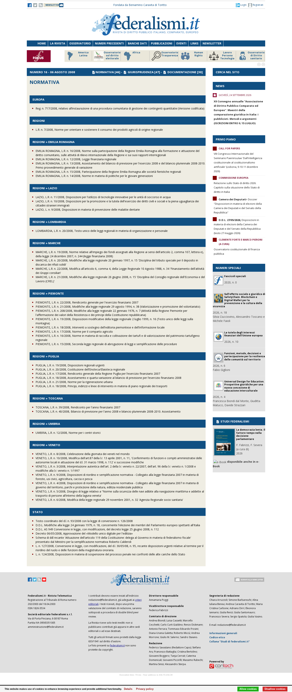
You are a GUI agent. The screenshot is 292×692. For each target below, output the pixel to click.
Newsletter (212, 43)
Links (194, 43)
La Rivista (57, 43)
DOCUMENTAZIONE (181, 72)
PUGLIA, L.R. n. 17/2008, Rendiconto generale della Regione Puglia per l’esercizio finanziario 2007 (98, 373)
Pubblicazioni (161, 43)
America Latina (83, 54)
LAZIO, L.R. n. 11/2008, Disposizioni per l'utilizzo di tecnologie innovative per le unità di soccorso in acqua (103, 197)
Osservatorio (80, 43)
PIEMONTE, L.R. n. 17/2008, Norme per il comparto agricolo (74, 331)
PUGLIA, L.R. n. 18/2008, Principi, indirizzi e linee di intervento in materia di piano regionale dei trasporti (101, 386)
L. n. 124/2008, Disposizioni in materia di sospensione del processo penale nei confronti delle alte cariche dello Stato (110, 554)
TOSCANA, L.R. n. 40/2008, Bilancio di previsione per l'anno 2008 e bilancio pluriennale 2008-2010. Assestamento (108, 411)
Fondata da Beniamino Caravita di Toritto (140, 5)
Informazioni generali (223, 633)
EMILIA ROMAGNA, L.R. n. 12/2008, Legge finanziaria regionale (76, 159)
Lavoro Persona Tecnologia (227, 55)
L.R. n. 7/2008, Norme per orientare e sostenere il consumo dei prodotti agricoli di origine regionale (99, 129)
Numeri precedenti (109, 43)
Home (42, 43)
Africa (136, 52)
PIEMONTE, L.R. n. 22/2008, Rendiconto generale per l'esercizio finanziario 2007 (87, 302)
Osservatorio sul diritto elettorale (112, 55)
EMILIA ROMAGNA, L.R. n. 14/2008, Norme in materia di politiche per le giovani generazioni (94, 176)
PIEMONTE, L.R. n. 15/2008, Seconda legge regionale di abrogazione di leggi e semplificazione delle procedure (106, 344)
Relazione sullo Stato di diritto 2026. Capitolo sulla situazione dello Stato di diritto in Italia (237, 187)
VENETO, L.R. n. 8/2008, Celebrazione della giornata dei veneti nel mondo (83, 454)
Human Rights (198, 54)
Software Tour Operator (146, 679)
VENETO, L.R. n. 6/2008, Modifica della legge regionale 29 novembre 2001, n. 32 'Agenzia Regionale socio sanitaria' (109, 500)
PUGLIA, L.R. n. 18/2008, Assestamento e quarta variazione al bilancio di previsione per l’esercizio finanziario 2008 (108, 378)
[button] (241, 5)
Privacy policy (144, 689)
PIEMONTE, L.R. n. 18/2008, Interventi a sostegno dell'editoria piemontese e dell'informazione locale (100, 327)
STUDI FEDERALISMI (234, 421)
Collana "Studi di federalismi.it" (229, 641)
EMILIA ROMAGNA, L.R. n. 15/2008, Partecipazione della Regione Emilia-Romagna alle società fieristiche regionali (108, 172)
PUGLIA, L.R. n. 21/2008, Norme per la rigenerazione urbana (74, 382)
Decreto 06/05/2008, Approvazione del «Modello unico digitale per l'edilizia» (84, 533)
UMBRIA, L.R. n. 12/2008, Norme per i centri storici (68, 433)
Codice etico (217, 637)
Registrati (257, 5)
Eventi (181, 43)
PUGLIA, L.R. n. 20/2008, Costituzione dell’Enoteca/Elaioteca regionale (80, 369)
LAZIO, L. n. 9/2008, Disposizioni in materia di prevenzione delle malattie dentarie (88, 209)
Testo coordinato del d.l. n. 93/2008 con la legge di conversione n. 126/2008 (84, 521)
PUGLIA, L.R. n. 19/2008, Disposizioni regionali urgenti (70, 365)
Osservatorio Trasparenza (169, 54)
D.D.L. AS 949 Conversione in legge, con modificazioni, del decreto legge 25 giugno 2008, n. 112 (97, 529)
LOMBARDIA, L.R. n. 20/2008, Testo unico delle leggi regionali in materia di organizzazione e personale (102, 231)
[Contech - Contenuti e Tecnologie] (221, 666)
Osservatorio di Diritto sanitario (256, 55)
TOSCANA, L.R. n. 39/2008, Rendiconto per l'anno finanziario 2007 (78, 407)
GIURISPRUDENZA (141, 72)
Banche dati (137, 43)
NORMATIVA (105, 72)
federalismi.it (117, 645)
